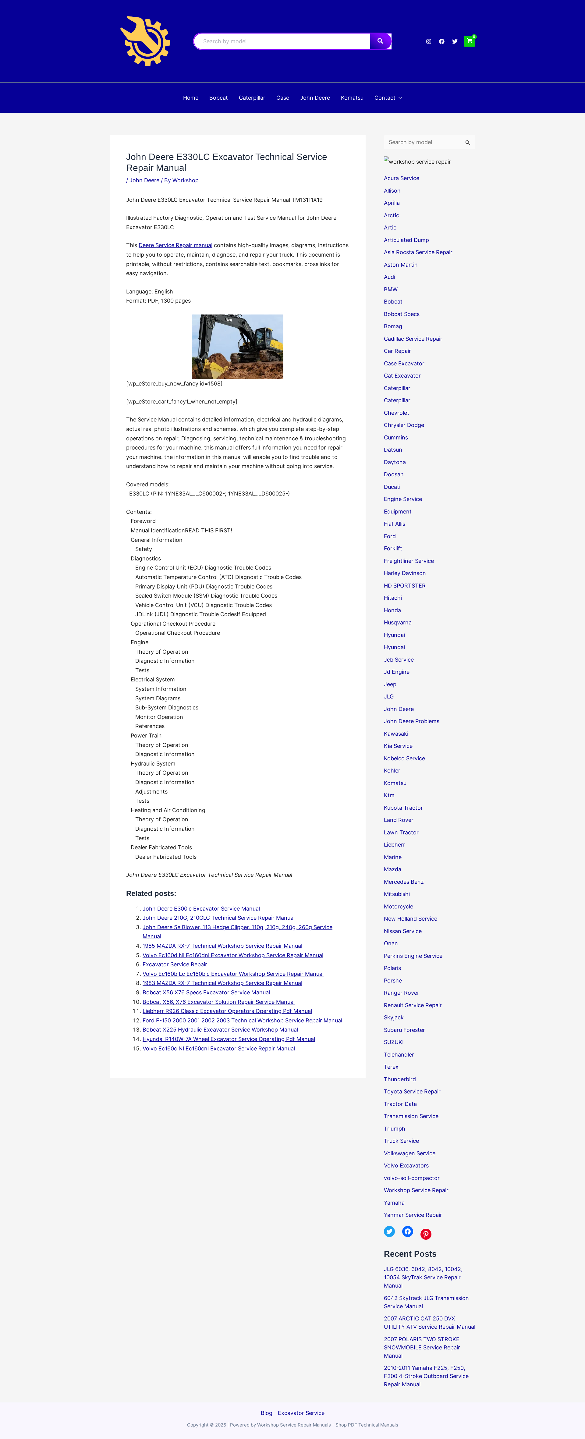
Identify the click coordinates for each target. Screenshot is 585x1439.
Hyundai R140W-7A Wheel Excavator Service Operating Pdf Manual (229, 1039)
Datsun (393, 449)
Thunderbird (400, 1079)
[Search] (381, 41)
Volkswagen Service (409, 1153)
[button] (398, 98)
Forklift (393, 548)
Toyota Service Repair (412, 1091)
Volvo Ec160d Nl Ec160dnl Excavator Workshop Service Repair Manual (233, 955)
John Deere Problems (411, 721)
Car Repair (397, 351)
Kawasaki (396, 733)
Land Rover (398, 820)
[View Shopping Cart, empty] (469, 41)
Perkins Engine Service (413, 956)
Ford (390, 536)
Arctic (391, 215)
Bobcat (393, 301)
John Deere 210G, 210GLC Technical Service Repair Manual (219, 918)
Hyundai (394, 635)
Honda (392, 610)
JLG (389, 696)
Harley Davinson (405, 573)
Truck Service (401, 1141)
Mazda (392, 869)
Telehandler (399, 1054)
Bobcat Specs (402, 314)
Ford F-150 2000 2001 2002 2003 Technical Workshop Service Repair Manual (242, 1020)
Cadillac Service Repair (413, 339)
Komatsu (395, 783)
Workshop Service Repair (416, 1190)
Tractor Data (400, 1104)
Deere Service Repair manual (175, 245)
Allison (392, 190)
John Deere (144, 180)
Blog (266, 1413)
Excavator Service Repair (175, 964)
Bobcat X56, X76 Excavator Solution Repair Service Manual (219, 1002)
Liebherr (394, 844)
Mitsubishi (397, 894)
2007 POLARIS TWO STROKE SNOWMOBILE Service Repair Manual (422, 1347)
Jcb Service (399, 659)
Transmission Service (411, 1116)
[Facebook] (442, 41)
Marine (393, 857)
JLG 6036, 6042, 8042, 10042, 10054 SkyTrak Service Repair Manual (423, 1277)
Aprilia (392, 203)
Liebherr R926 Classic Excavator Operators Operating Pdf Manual (227, 1011)
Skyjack (394, 1017)
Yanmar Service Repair (413, 1215)
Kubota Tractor (403, 808)
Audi (389, 277)
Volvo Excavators (406, 1165)
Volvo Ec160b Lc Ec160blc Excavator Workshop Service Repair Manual (233, 974)
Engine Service (403, 499)
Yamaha (394, 1202)
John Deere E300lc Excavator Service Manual (201, 908)
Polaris (392, 968)
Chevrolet (396, 413)
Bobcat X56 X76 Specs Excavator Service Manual (206, 992)
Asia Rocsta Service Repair (418, 252)
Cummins (396, 437)
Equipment (398, 511)
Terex (391, 1067)
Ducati (392, 487)
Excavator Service (301, 1413)
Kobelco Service (404, 758)
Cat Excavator (402, 375)
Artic (390, 227)
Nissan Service (403, 931)
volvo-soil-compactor (412, 1178)
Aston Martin (401, 264)
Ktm (389, 795)
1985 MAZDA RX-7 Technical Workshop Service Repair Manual (222, 946)
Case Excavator (404, 363)
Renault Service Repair (413, 1005)
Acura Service (401, 178)
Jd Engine (397, 672)
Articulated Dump (406, 240)
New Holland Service (410, 918)
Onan (391, 943)
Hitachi (393, 598)
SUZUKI (394, 1042)
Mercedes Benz (404, 882)
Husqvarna (398, 622)
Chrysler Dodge (404, 425)
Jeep (390, 684)
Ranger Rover (401, 993)
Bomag (393, 326)
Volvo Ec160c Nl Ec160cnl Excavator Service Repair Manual (219, 1048)
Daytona (395, 462)
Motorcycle (398, 906)
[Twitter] (455, 41)
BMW (391, 289)
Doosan (394, 474)
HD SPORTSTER (405, 585)
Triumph (394, 1128)
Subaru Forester (404, 1030)
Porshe (393, 980)
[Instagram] (428, 41)
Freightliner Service (409, 561)
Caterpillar (397, 388)
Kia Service (398, 746)
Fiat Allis (394, 524)
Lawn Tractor (401, 832)
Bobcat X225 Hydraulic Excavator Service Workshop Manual (220, 1029)
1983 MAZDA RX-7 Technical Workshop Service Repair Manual (222, 983)
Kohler (392, 770)
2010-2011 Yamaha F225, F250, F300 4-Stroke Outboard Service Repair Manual (426, 1376)
